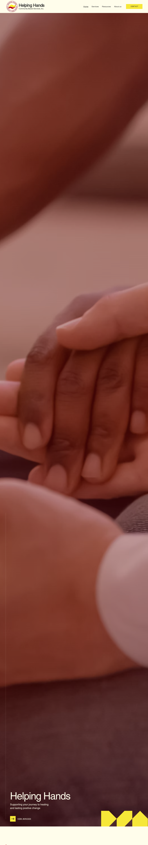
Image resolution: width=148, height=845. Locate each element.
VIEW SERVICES (24, 819)
